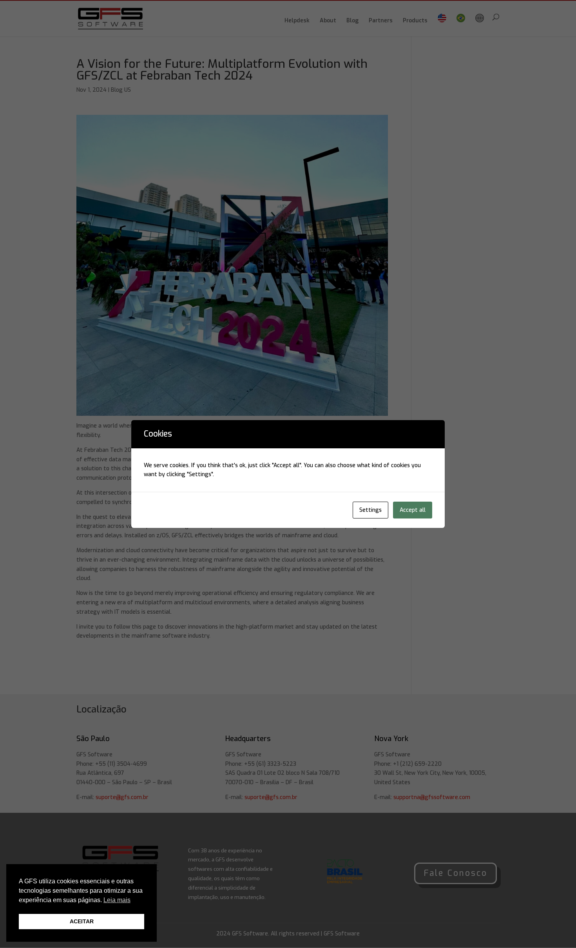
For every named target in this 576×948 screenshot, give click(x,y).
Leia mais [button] (116, 900)
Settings (370, 510)
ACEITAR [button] (82, 921)
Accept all (413, 510)
